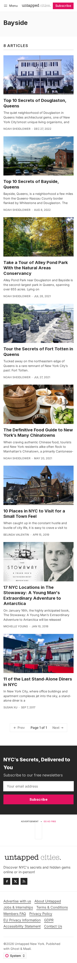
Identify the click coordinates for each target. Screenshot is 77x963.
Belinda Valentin (16, 534)
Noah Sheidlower (16, 128)
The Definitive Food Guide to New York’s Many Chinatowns (38, 432)
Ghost (14, 948)
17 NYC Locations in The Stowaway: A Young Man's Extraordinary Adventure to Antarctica (32, 595)
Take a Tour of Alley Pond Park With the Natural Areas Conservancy (35, 268)
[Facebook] (6, 881)
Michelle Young (15, 626)
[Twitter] (15, 881)
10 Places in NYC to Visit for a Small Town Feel (34, 513)
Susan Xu (10, 707)
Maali (27, 948)
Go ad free (50, 821)
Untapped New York (29, 944)
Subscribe (63, 5)
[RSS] (24, 881)
